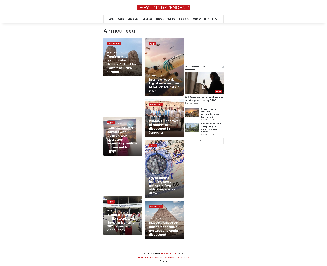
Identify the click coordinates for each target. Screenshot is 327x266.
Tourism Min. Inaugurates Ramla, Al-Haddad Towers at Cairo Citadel (122, 64)
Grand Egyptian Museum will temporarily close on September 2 (211, 113)
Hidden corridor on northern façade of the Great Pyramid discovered (164, 229)
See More (204, 141)
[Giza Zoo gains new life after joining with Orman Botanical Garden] (192, 127)
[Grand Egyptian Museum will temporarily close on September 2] (192, 112)
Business (147, 19)
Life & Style (184, 19)
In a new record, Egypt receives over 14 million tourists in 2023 (164, 85)
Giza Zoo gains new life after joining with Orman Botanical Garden (212, 128)
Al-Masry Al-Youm (169, 253)
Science (160, 19)
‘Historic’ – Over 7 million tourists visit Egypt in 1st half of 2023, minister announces (122, 222)
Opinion (197, 19)
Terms (186, 257)
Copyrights (169, 257)
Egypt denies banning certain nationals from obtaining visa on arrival (162, 185)
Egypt (112, 19)
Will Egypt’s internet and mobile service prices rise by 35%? (204, 98)
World (121, 19)
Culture (171, 19)
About (140, 257)
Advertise (149, 257)
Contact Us (159, 257)
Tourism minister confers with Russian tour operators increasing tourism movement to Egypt (122, 139)
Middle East (133, 19)
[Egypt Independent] (163, 7)
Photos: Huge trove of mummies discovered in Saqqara (163, 127)
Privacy (179, 257)
